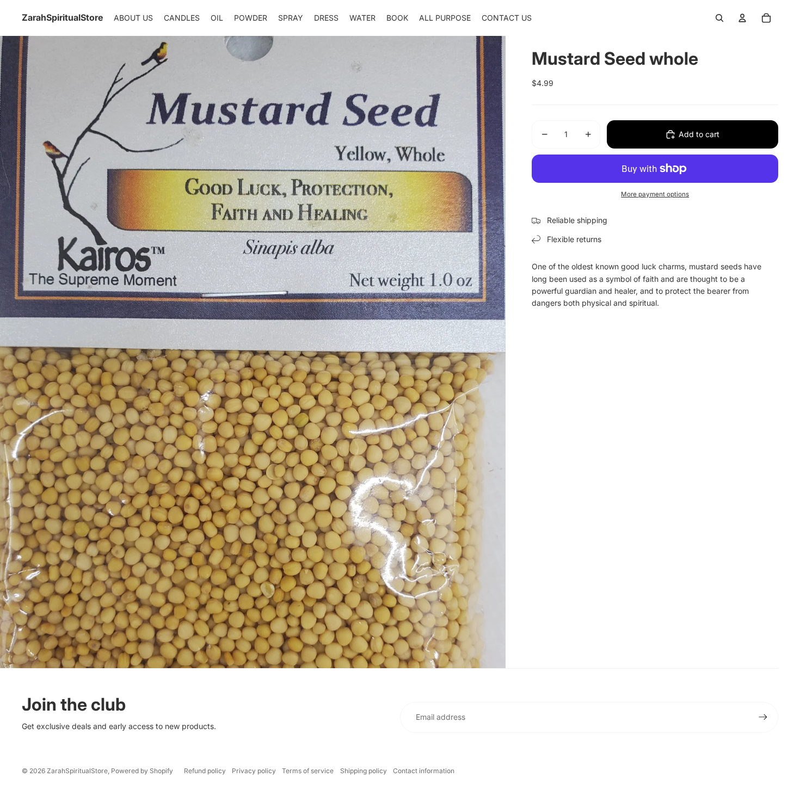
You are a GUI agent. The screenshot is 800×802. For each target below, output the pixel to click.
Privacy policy (254, 771)
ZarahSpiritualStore (77, 771)
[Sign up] (763, 717)
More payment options (655, 194)
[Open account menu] (742, 18)
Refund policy (205, 771)
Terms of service (308, 771)
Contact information (423, 771)
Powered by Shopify (142, 771)
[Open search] (719, 18)
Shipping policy (363, 771)
